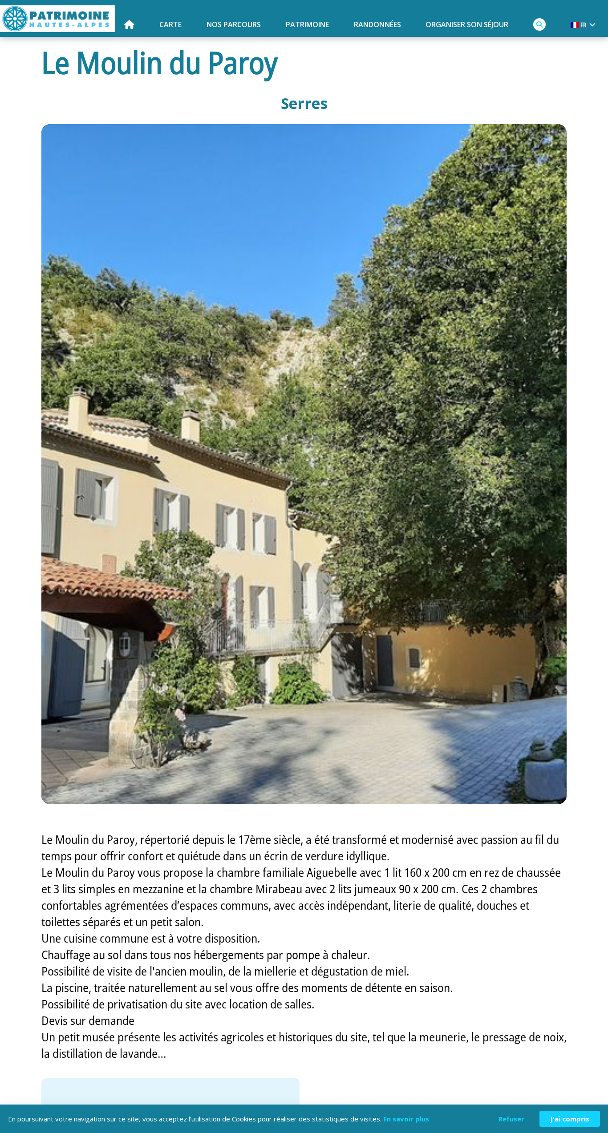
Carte (170, 24)
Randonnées (377, 24)
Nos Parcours (234, 24)
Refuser (511, 1118)
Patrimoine (307, 24)
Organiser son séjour (467, 24)
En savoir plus (406, 1118)
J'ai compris (569, 1118)
